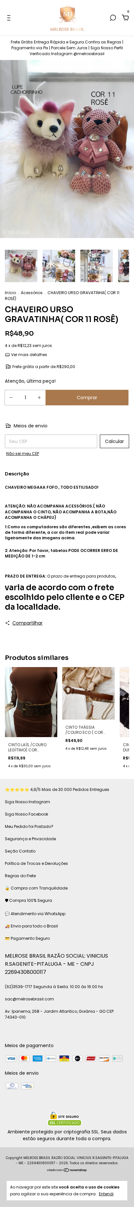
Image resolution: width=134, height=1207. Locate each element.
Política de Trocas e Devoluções (36, 863)
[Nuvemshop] (67, 1170)
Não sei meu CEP (22, 453)
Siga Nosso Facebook (26, 814)
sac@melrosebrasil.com (29, 999)
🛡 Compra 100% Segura (28, 900)
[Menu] (10, 18)
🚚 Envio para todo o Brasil (31, 926)
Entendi (106, 1193)
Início (10, 292)
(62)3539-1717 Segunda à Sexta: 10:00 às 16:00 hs (54, 986)
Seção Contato (20, 851)
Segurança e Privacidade (30, 839)
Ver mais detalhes (28, 354)
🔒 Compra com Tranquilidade (36, 888)
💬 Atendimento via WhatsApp (35, 913)
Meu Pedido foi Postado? (29, 826)
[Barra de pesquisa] (113, 18)
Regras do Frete (20, 875)
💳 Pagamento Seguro (27, 938)
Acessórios (32, 292)
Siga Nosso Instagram (27, 802)
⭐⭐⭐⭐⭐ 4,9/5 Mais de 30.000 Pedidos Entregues (57, 789)
